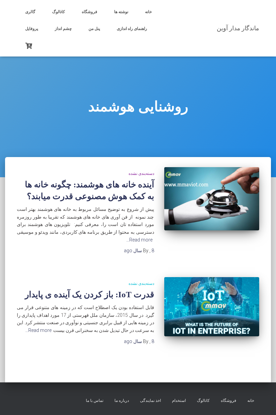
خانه (148, 11)
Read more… (139, 239)
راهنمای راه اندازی (132, 28)
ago (139, 250)
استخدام (179, 400)
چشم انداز (63, 28)
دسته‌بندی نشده (141, 173)
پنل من (94, 28)
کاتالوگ (58, 11)
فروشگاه (89, 11)
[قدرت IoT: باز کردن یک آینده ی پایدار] (212, 307)
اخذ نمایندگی (150, 400)
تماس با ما (94, 400)
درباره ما (121, 400)
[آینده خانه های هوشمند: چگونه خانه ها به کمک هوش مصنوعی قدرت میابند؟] (212, 198)
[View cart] (28, 45)
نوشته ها (121, 11)
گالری (30, 11)
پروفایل (31, 28)
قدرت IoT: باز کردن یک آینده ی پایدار (89, 294)
